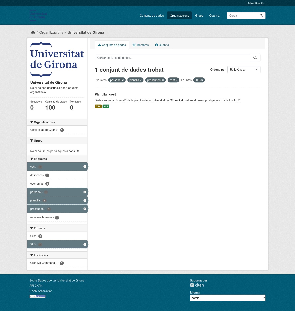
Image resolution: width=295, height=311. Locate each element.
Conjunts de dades (152, 15)
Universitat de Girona (86, 32)
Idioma (194, 292)
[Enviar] (261, 15)
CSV (98, 106)
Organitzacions (179, 15)
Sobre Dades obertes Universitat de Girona (57, 280)
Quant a (214, 15)
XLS (106, 106)
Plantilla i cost (105, 94)
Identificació (255, 3)
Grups (199, 15)
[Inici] (33, 32)
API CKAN (36, 286)
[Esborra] (123, 80)
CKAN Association (41, 291)
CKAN (197, 285)
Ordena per (218, 69)
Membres (142, 45)
